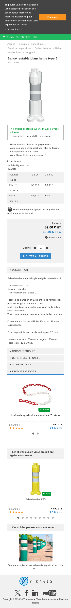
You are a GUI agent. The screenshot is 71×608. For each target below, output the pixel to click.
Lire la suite (15, 161)
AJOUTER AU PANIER (35, 256)
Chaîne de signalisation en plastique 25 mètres (35, 415)
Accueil (11, 44)
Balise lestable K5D (35, 499)
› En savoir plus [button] (13, 29)
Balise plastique (43, 48)
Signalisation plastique (19, 48)
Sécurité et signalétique (31, 44)
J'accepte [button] (52, 17)
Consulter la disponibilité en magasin (32, 136)
